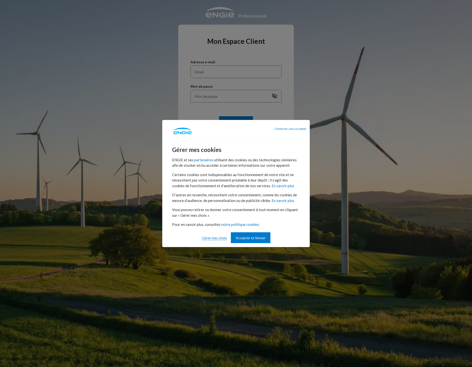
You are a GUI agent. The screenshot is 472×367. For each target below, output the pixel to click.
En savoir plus (283, 186)
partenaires (203, 160)
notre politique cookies (240, 224)
